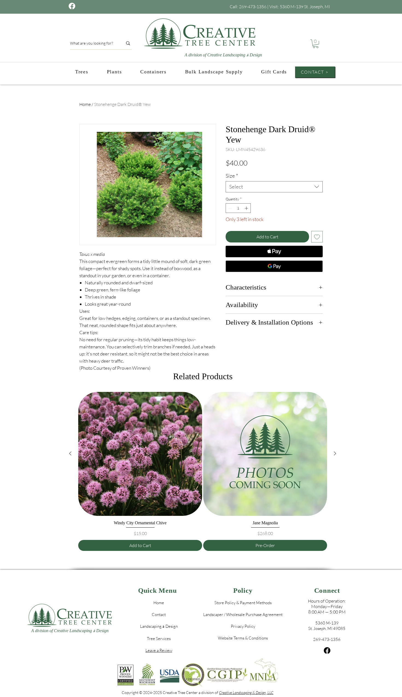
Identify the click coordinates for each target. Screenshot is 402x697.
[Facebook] (327, 650)
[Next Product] (335, 453)
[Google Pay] (274, 266)
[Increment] (247, 208)
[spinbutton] (238, 208)
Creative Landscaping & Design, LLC (246, 692)
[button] (315, 43)
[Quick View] (140, 454)
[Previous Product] (70, 453)
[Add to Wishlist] (317, 236)
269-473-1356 (252, 6)
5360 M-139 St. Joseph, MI (305, 6)
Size (232, 176)
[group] (202, 471)
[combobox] (274, 186)
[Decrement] (229, 208)
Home (85, 104)
